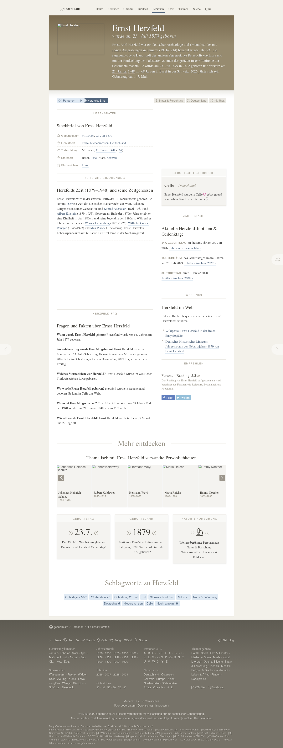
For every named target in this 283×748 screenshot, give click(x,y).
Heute (99, 9)
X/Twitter (200, 687)
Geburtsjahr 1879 (76, 597)
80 (124, 687)
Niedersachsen (99, 143)
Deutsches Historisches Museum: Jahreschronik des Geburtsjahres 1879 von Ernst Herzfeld (192, 346)
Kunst (226, 657)
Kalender (113, 9)
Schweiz (112, 157)
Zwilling (61, 679)
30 (98, 687)
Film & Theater (219, 653)
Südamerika (169, 683)
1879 (174, 65)
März (75, 653)
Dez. (67, 661)
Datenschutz (145, 705)
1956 (99, 657)
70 (119, 687)
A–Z (169, 687)
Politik (195, 653)
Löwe (85, 165)
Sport (204, 653)
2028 (116, 674)
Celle (186, 65)
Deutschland (198, 100)
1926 (133, 657)
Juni (58, 657)
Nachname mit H (167, 603)
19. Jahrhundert (101, 597)
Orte (171, 9)
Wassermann (57, 674)
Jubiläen (143, 9)
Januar (53, 653)
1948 (131, 71)
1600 (125, 661)
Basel (94, 157)
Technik (214, 666)
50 (108, 687)
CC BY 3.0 (198, 739)
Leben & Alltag (200, 674)
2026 (99, 674)
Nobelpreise (198, 679)
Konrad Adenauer (115, 208)
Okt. (51, 661)
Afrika (147, 687)
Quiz (208, 9)
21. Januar (119, 71)
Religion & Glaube (202, 670)
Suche (197, 9)
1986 (108, 653)
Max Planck (97, 228)
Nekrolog (228, 640)
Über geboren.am (125, 705)
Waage (66, 683)
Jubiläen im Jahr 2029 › (200, 263)
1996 (99, 653)
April (83, 653)
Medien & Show (201, 657)
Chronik (128, 9)
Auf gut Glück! (123, 640)
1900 (99, 661)
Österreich (167, 674)
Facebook (217, 687)
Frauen (216, 674)
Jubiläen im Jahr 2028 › (177, 278)
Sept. (83, 657)
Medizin (226, 666)
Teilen (169, 398)
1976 (116, 653)
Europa (160, 679)
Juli (144, 597)
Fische (72, 674)
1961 (133, 653)
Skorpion (78, 683)
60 (114, 687)
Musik (216, 657)
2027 (108, 674)
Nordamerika (152, 683)
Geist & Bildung (213, 661)
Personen (158, 9)
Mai (51, 657)
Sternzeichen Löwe (162, 597)
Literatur (196, 661)
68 (120, 150)
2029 (125, 674)
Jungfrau (54, 683)
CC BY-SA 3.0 (213, 739)
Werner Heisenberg (97, 223)
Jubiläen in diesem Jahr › (185, 248)
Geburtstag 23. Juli (126, 597)
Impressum (162, 705)
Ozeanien (159, 687)
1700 (116, 661)
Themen (183, 9)
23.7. (83, 532)
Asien (171, 679)
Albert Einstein (66, 213)
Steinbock (67, 687)
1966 (125, 653)
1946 (116, 657)
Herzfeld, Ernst (96, 100)
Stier (52, 679)
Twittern (184, 398)
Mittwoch (88, 135)
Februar (65, 653)
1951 (108, 657)
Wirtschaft (222, 670)
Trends (90, 640)
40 (103, 687)
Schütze (54, 687)
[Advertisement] (105, 275)
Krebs (72, 679)
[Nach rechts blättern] (222, 475)
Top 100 (74, 640)
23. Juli (165, 65)
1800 (108, 661)
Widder (82, 674)
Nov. (59, 661)
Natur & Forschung (170, 100)
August (73, 657)
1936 (125, 657)
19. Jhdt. (219, 100)
